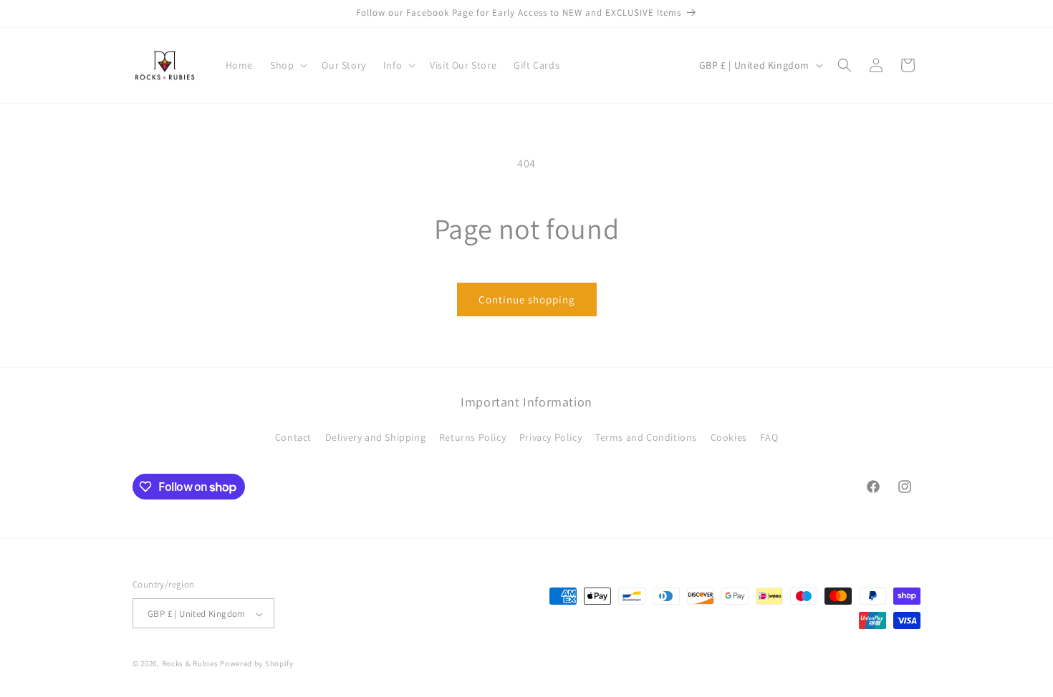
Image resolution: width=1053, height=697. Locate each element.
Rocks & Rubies (190, 664)
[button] (287, 65)
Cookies (729, 436)
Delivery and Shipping (375, 436)
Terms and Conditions (646, 436)
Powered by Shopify (257, 664)
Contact (293, 436)
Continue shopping (527, 299)
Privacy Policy (550, 436)
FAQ (769, 436)
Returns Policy (472, 436)
